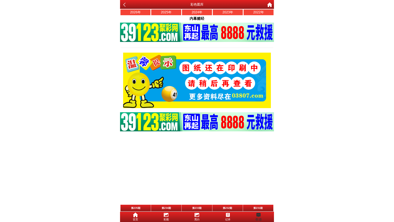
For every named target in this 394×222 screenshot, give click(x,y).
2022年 (258, 12)
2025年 (166, 12)
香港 (258, 219)
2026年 (135, 12)
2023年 (227, 12)
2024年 (197, 12)
